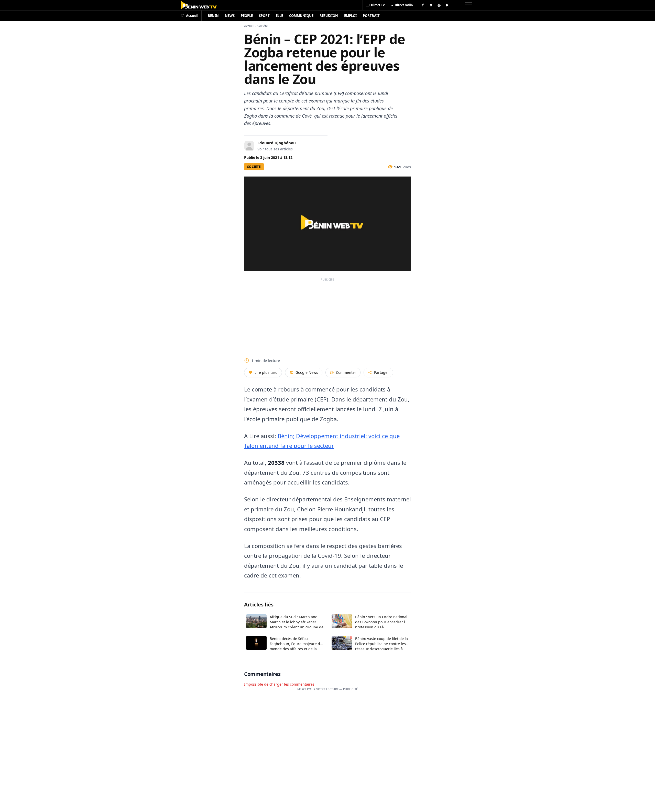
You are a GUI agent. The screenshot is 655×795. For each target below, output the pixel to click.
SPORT (264, 15)
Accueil (249, 26)
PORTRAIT (371, 15)
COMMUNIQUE (301, 15)
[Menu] (468, 5)
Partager (381, 372)
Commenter (346, 372)
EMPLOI (350, 15)
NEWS (230, 15)
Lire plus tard (266, 372)
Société (262, 26)
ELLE (279, 15)
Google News (307, 372)
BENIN (213, 15)
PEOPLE (247, 15)
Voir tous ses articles (275, 149)
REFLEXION (329, 15)
